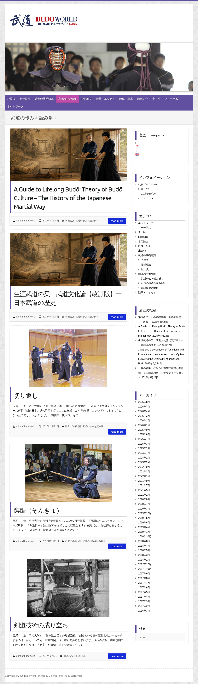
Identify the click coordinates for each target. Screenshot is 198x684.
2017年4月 (144, 596)
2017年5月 (144, 592)
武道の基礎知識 (44, 98)
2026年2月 (144, 420)
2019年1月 (144, 531)
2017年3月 (144, 601)
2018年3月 (144, 555)
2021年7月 (144, 485)
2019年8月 (144, 517)
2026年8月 (144, 402)
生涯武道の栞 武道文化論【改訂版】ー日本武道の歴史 (68, 298)
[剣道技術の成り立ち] (68, 588)
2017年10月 (144, 568)
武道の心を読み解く (152, 278)
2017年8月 (144, 578)
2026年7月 (144, 406)
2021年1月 (144, 494)
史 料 (156, 98)
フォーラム (171, 98)
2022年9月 (144, 466)
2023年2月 (144, 462)
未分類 (142, 250)
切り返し (26, 395)
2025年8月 (144, 434)
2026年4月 (144, 411)
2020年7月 (144, 504)
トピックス (147, 198)
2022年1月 (144, 476)
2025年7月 (144, 439)
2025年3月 (144, 443)
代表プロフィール (148, 184)
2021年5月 (144, 490)
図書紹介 (142, 98)
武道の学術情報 (67, 98)
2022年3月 (144, 471)
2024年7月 (144, 453)
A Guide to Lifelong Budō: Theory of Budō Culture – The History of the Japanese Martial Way (68, 197)
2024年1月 (144, 457)
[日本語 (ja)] (139, 146)
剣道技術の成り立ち (41, 625)
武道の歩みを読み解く (87, 220)
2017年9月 (144, 573)
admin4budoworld (25, 220)
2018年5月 (144, 550)
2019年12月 (144, 513)
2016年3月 (144, 610)
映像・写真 (126, 98)
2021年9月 (144, 480)
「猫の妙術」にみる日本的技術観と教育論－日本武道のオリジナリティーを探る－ (160, 373)
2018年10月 (144, 536)
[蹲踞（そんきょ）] (68, 473)
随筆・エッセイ (105, 98)
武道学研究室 (148, 193)
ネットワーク (15, 106)
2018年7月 (144, 545)
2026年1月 (144, 425)
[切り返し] (68, 358)
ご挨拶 (11, 98)
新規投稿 (25, 98)
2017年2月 (144, 606)
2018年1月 (144, 559)
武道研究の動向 (150, 287)
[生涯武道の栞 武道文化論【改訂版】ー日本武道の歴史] (68, 259)
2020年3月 (144, 508)
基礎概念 (146, 264)
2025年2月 (144, 448)
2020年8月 (144, 499)
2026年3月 (144, 415)
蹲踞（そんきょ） (38, 510)
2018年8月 (144, 541)
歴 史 (145, 269)
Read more (117, 220)
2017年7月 (144, 582)
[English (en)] (139, 154)
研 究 (145, 189)
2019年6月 (144, 522)
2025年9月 (144, 429)
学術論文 (86, 98)
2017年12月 (144, 564)
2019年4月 (144, 527)
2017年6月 (144, 587)
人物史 (145, 260)
